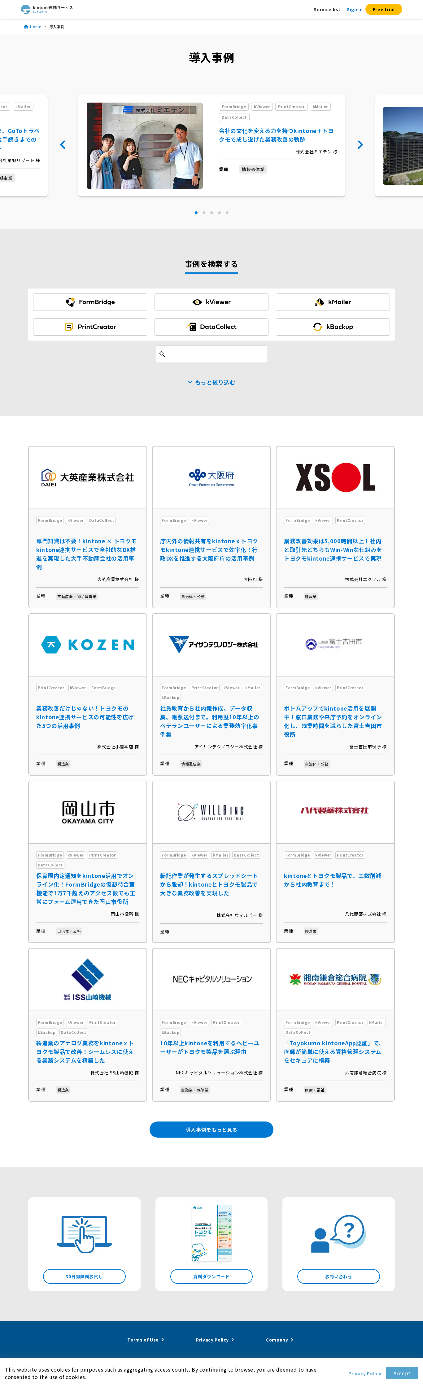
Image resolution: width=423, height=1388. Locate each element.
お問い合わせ (338, 1276)
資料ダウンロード (211, 1276)
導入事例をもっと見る (211, 1129)
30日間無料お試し (84, 1276)
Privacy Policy (364, 1373)
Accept (402, 1373)
